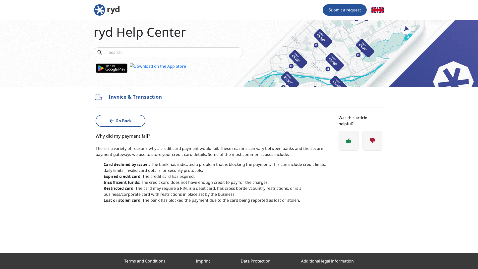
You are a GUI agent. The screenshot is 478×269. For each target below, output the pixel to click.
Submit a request (345, 10)
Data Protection (256, 261)
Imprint (203, 261)
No (372, 141)
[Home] (107, 9)
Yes (348, 141)
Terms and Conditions (145, 261)
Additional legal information (327, 261)
